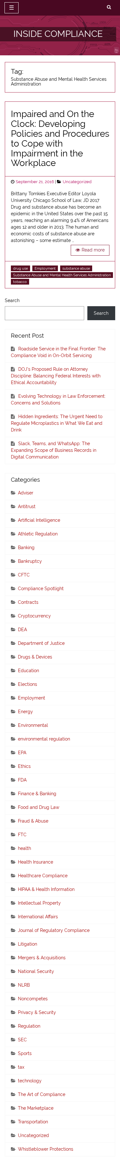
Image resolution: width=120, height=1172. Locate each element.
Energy (25, 711)
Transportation (33, 1121)
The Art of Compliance (41, 1094)
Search (12, 300)
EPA (22, 752)
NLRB (24, 985)
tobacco (20, 282)
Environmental (33, 725)
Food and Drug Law (38, 807)
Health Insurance (35, 862)
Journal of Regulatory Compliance (54, 930)
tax (21, 1067)
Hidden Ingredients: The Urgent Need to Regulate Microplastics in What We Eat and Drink (56, 423)
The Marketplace (35, 1108)
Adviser (25, 492)
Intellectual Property (39, 903)
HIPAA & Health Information (46, 889)
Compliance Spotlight (41, 588)
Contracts (28, 602)
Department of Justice (41, 643)
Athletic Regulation (38, 533)
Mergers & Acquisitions (42, 957)
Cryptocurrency (34, 615)
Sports (25, 1053)
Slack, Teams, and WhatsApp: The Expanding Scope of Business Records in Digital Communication (53, 450)
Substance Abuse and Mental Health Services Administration (62, 275)
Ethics (24, 766)
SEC (22, 1039)
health (24, 848)
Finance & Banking (37, 793)
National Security (36, 971)
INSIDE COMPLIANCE (58, 34)
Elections (27, 684)
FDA (22, 779)
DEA (22, 629)
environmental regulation (44, 738)
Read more (93, 249)
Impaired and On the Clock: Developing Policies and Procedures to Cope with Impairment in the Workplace (60, 138)
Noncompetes (33, 998)
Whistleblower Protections (45, 1149)
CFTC (24, 574)
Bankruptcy (30, 561)
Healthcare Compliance (43, 875)
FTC (22, 834)
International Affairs (38, 916)
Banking (26, 547)
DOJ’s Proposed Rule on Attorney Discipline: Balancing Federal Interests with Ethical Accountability (55, 376)
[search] (109, 7)
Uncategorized (77, 181)
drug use (20, 268)
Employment (45, 268)
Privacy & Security (37, 1012)
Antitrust (27, 506)
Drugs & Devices (35, 656)
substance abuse (76, 268)
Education (28, 670)
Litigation (27, 944)
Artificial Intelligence (39, 520)
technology (30, 1080)
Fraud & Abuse (33, 821)
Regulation (29, 1026)
